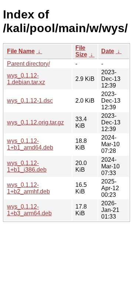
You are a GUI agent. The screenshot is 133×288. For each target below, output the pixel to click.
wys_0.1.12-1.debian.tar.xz (26, 78)
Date (107, 51)
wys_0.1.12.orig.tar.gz (35, 122)
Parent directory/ (28, 64)
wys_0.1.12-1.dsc (30, 100)
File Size (81, 51)
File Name (21, 51)
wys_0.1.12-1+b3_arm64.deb (29, 209)
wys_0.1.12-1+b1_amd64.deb (30, 144)
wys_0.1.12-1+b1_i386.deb (27, 166)
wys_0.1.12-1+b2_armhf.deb (28, 188)
